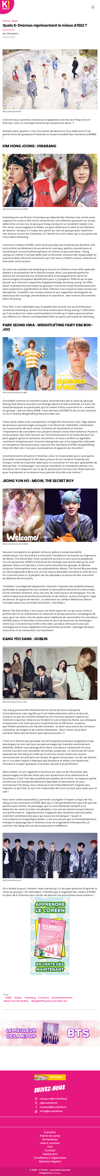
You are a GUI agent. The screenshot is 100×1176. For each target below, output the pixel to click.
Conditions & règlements (50, 1158)
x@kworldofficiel (48, 1103)
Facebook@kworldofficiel (53, 1107)
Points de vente (50, 1136)
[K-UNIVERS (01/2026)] (50, 1033)
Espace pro (50, 1154)
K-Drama (43, 998)
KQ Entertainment (62, 998)
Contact (50, 1150)
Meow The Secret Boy (16, 1001)
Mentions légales (50, 1161)
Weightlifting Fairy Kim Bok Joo (49, 1001)
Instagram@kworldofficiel (53, 1099)
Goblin (18, 998)
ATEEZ (8, 998)
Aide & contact (50, 1143)
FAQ (50, 1147)
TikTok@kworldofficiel (51, 1111)
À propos (50, 1132)
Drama (6, 21)
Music (15, 21)
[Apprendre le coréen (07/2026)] (50, 936)
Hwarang (30, 998)
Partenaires (50, 1139)
